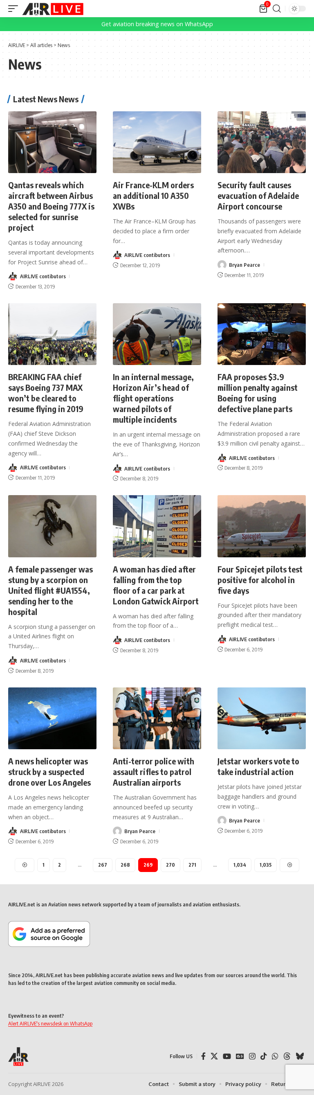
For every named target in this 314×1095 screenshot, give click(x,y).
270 (170, 865)
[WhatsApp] (275, 1056)
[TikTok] (263, 1056)
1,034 (239, 865)
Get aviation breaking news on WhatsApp (157, 24)
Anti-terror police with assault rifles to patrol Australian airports (153, 771)
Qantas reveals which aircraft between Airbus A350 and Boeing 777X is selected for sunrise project (51, 206)
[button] (15, 8)
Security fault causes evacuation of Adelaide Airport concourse (258, 195)
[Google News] (240, 1056)
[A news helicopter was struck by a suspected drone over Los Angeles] (52, 718)
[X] (214, 1056)
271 (192, 865)
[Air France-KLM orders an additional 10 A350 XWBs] (157, 142)
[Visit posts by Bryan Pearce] (222, 264)
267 (102, 865)
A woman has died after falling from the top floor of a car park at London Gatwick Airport (156, 585)
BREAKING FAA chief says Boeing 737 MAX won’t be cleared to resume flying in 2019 (45, 393)
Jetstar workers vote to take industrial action (258, 766)
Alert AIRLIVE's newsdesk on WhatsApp (50, 1023)
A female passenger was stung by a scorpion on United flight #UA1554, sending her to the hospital (50, 590)
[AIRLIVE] (52, 8)
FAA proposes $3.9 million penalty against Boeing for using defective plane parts (258, 393)
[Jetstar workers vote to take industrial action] (262, 718)
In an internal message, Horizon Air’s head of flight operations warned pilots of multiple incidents (153, 398)
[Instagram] (252, 1056)
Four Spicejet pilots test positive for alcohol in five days (260, 579)
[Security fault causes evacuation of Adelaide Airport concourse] (262, 142)
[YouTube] (227, 1056)
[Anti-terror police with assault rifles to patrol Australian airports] (157, 718)
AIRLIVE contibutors (43, 276)
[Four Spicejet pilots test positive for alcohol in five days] (262, 526)
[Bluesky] (300, 1056)
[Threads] (287, 1056)
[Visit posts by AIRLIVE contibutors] (12, 276)
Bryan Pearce (244, 264)
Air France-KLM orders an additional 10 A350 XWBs (153, 195)
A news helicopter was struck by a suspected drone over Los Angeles (49, 771)
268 (125, 865)
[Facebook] (203, 1056)
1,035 (265, 865)
